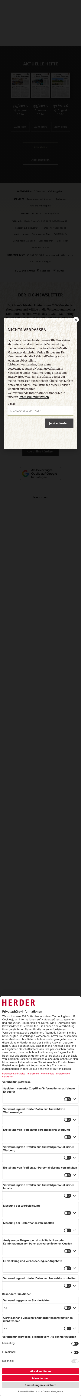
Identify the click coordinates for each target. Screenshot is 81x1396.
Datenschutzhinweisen (34, 397)
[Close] (75, 319)
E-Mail (11, 404)
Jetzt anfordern (59, 423)
